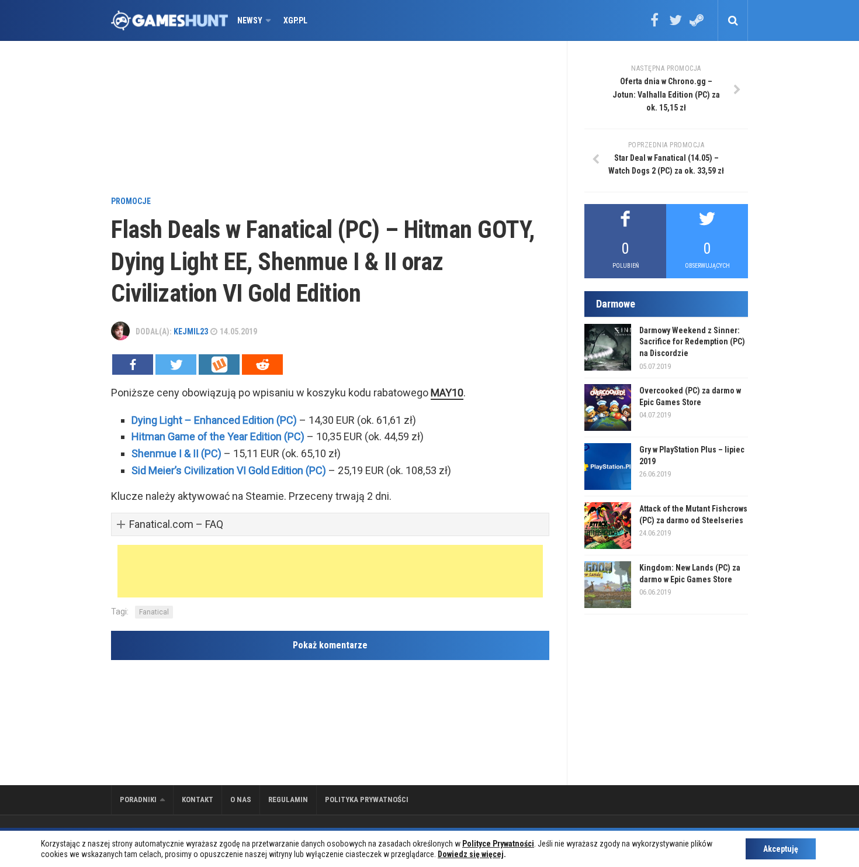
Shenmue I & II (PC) (176, 453)
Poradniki (138, 799)
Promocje (131, 201)
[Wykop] (219, 364)
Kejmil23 (191, 331)
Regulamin (288, 799)
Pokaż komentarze (330, 645)
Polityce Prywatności (498, 843)
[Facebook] (654, 24)
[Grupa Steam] (697, 24)
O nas (240, 799)
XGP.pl (295, 20)
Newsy (249, 20)
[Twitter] (676, 24)
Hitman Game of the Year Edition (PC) (217, 436)
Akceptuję (780, 849)
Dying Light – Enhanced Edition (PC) (214, 420)
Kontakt (197, 799)
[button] (330, 525)
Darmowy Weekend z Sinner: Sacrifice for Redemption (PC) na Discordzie (692, 342)
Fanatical (154, 612)
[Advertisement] (330, 119)
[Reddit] (262, 364)
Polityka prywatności (366, 799)
